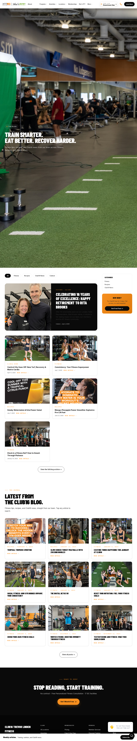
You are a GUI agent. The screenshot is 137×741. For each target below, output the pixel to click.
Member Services (94, 729)
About (30, 4)
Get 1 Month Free (67, 702)
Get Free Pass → (117, 308)
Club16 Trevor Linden (11, 4)
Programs (43, 4)
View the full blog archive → (51, 469)
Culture (52, 276)
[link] (27, 355)
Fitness (16, 276)
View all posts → (68, 655)
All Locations (45, 729)
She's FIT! (82, 4)
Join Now (129, 4)
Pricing (67, 729)
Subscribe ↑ (127, 737)
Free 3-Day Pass (70, 733)
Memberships (72, 4)
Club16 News (39, 276)
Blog (114, 733)
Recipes (27, 276)
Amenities (52, 4)
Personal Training (94, 733)
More (90, 4)
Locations (62, 4)
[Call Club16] (121, 4)
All (8, 276)
